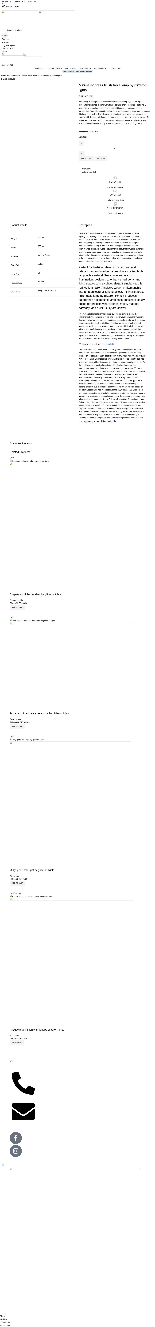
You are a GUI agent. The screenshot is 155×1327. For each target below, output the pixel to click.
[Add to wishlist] (13, 589)
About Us (123, 1070)
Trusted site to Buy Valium (93, 415)
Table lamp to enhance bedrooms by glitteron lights (39, 713)
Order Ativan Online (121, 387)
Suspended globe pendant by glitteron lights (35, 594)
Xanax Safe (122, 371)
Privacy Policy (42, 1075)
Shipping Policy (43, 1093)
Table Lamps (12, 76)
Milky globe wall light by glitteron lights (32, 870)
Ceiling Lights (70, 1070)
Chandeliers (69, 1075)
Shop (122, 1079)
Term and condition (44, 1097)
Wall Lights (14, 876)
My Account (124, 1075)
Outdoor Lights (70, 1083)
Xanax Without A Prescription (115, 399)
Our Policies (41, 1083)
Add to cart (86, 159)
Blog (122, 1083)
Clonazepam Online (129, 390)
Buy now (101, 159)
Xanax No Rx (127, 350)
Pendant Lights (16, 600)
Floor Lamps (70, 1079)
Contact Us (41, 1070)
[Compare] (13, 613)
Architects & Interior (44, 1079)
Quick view (19, 613)
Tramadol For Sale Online (101, 353)
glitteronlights (108, 421)
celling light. (109, 344)
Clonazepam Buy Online (105, 359)
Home (4, 76)
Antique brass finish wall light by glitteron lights (37, 1029)
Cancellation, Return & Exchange (45, 1088)
